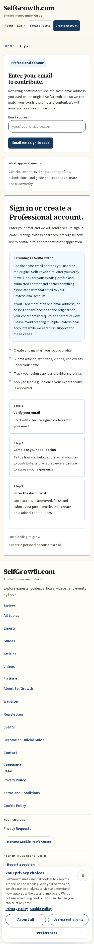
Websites (11, 701)
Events (9, 727)
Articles (10, 654)
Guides (9, 641)
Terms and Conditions (22, 793)
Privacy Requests (17, 828)
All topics (11, 615)
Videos (9, 666)
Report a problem (21, 864)
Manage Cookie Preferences (29, 841)
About (9, 26)
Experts (10, 628)
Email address (18, 117)
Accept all (25, 919)
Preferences (47, 932)
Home (10, 46)
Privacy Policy (15, 780)
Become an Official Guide (24, 740)
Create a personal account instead (35, 545)
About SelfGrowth (18, 688)
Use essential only (68, 919)
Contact (10, 753)
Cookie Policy (15, 805)
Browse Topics (40, 26)
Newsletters (14, 714)
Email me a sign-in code (30, 143)
